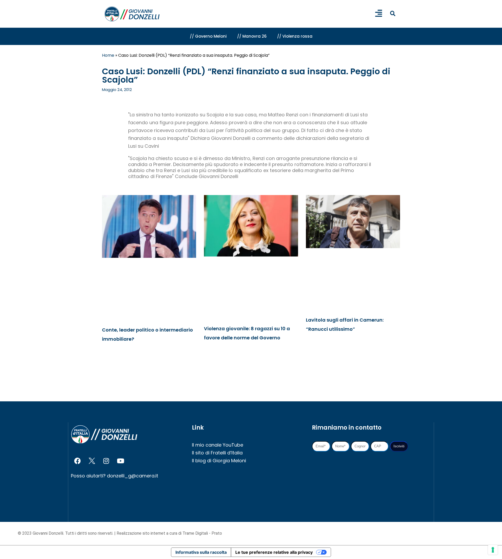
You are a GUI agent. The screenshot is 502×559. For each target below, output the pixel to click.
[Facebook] (77, 460)
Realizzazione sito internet (141, 533)
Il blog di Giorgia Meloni (219, 460)
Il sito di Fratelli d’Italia (217, 452)
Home (108, 55)
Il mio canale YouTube (217, 445)
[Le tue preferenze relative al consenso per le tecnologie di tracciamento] (493, 550)
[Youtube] (120, 460)
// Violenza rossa (294, 36)
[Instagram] (106, 460)
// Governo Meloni (208, 36)
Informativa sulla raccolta (201, 552)
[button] (392, 13)
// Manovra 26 (252, 36)
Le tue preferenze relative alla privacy (274, 552)
